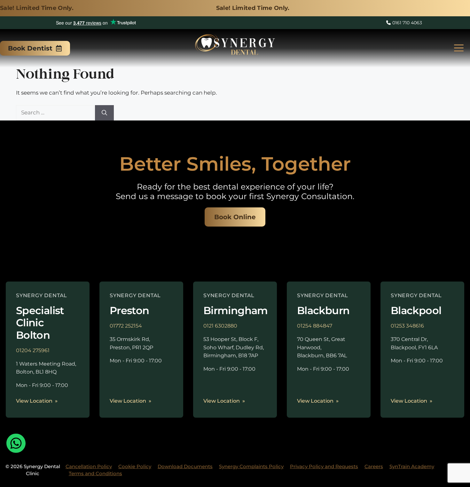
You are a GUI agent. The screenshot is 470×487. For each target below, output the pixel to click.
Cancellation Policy (89, 466)
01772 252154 (126, 326)
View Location (34, 401)
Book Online (235, 217)
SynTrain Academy (411, 466)
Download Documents (185, 466)
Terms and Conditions (95, 473)
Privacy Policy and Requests (324, 466)
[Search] (104, 112)
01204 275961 (33, 350)
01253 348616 (407, 326)
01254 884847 (314, 326)
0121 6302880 (220, 326)
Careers (373, 466)
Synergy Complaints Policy (251, 466)
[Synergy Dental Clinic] (235, 46)
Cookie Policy (134, 466)
